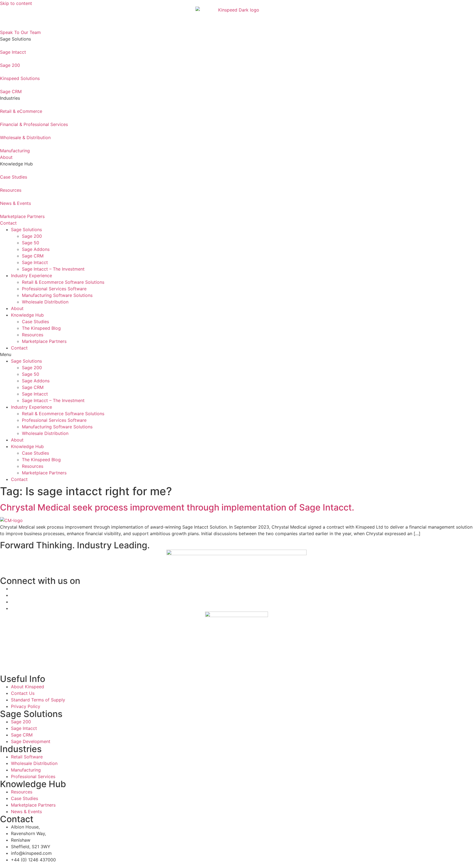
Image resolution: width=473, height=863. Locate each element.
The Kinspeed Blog (41, 328)
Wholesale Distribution (45, 302)
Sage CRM (33, 256)
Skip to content (16, 3)
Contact (19, 348)
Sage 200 (32, 236)
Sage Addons (36, 249)
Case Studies (35, 321)
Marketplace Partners (44, 341)
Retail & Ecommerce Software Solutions (63, 282)
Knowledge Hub (27, 315)
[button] (236, 354)
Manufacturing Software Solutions (57, 295)
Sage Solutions (26, 229)
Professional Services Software (54, 288)
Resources (32, 334)
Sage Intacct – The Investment (53, 269)
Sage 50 (30, 242)
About (18, 308)
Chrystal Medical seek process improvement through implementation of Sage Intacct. (178, 507)
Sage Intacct (35, 262)
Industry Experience (31, 275)
